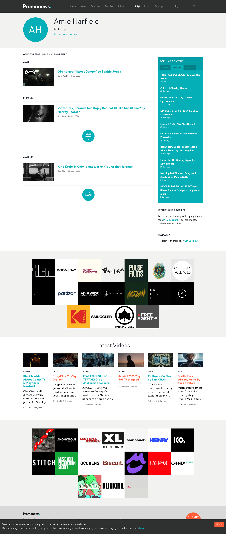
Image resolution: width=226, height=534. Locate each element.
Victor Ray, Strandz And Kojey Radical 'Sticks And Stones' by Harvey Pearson (101, 110)
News (83, 6)
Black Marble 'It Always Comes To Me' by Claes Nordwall (34, 381)
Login (147, 6)
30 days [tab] (177, 67)
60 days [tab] (190, 67)
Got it (219, 524)
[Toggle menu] (194, 6)
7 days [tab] (165, 67)
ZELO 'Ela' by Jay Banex (173, 88)
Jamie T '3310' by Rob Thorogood (129, 378)
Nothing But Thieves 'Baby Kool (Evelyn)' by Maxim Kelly (178, 175)
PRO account (170, 220)
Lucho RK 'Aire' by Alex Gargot (177, 124)
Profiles (109, 6)
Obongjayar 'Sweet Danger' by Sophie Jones (89, 71)
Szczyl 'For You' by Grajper (65, 378)
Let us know (191, 241)
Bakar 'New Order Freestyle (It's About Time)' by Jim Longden (178, 148)
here (142, 528)
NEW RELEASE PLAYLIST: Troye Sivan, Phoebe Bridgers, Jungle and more (180, 190)
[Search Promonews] (176, 6)
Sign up (159, 6)
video (26, 371)
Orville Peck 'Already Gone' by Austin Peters (189, 380)
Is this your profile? (65, 34)
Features (95, 6)
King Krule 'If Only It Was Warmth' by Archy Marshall (95, 166)
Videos (72, 6)
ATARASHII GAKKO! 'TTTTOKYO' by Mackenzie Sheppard (96, 380)
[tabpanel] (180, 136)
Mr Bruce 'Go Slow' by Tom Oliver (160, 378)
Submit (121, 6)
